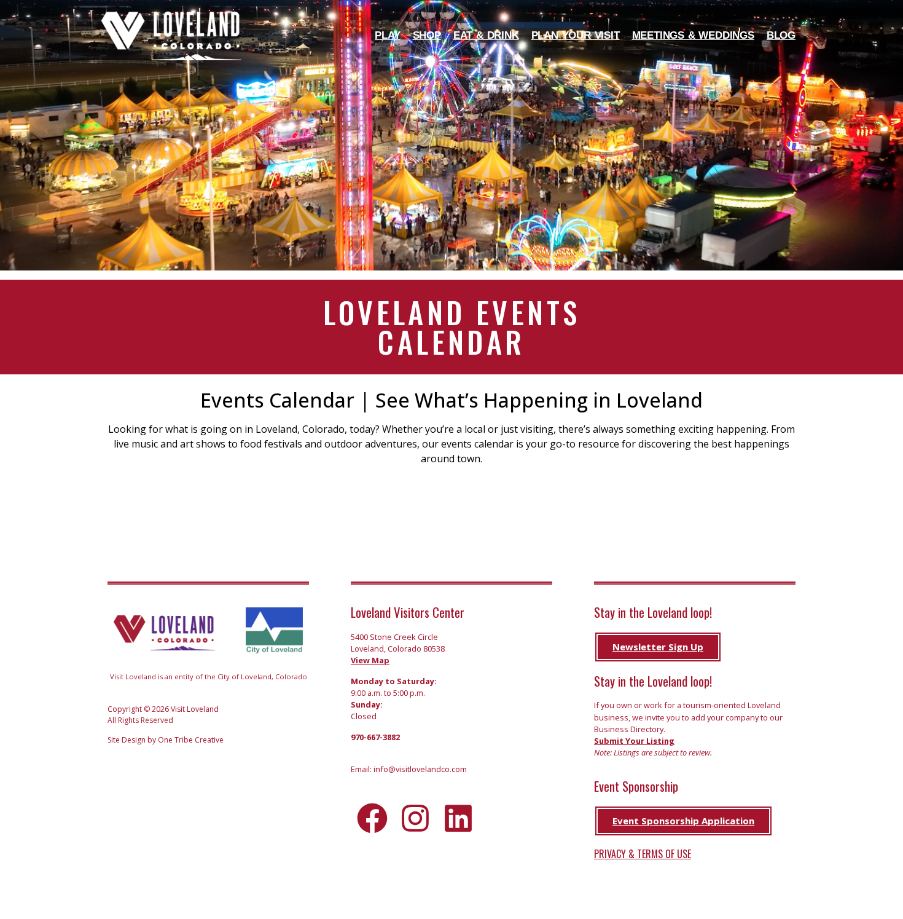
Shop (427, 35)
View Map (370, 660)
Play (387, 35)
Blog (781, 35)
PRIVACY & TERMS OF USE (642, 853)
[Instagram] (415, 818)
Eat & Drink (486, 35)
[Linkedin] (458, 818)
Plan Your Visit (575, 35)
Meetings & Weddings (693, 35)
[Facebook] (372, 818)
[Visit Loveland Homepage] (171, 35)
